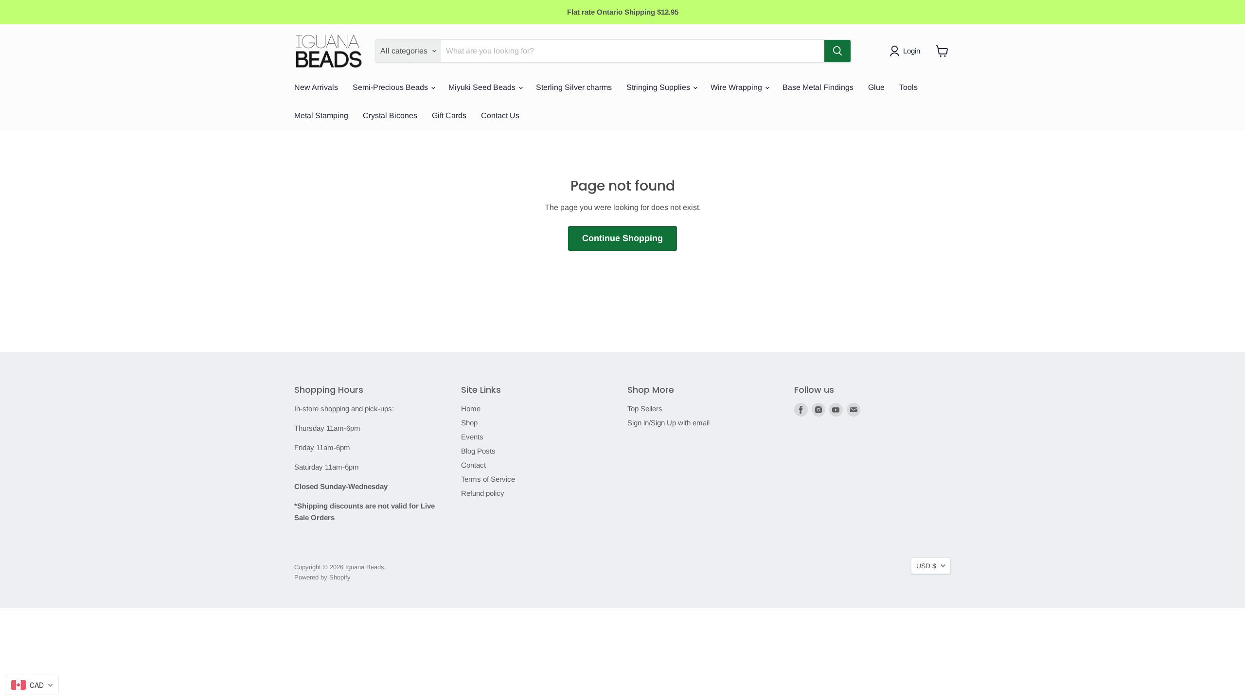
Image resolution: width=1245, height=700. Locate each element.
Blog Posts (478, 451)
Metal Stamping (321, 115)
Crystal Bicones (390, 115)
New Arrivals (316, 87)
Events (472, 437)
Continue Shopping (622, 238)
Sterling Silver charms (574, 87)
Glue (876, 87)
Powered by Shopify (322, 577)
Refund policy (482, 493)
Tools (908, 87)
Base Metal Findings (818, 87)
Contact (473, 465)
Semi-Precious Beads (391, 87)
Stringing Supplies (659, 87)
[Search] (837, 51)
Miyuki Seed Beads (482, 87)
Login (911, 51)
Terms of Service (488, 479)
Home (470, 408)
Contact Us (500, 115)
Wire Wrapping (737, 87)
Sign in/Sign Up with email (668, 423)
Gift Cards (449, 115)
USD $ (926, 566)
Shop (469, 423)
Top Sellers (644, 408)
